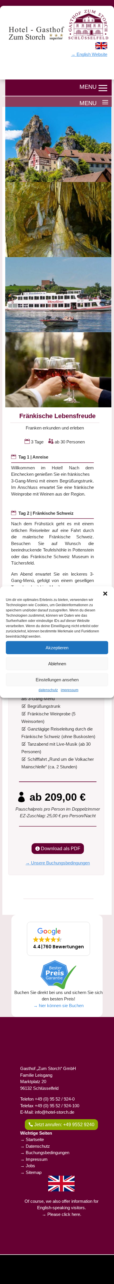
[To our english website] (101, 47)
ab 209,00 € (58, 797)
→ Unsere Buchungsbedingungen (57, 862)
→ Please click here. (61, 1214)
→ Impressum (34, 1159)
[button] (105, 594)
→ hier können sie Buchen (58, 1005)
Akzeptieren (57, 647)
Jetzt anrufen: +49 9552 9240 (64, 1124)
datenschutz (48, 690)
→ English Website (89, 54)
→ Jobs (27, 1165)
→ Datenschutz (35, 1146)
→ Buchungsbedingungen (44, 1152)
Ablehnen (57, 663)
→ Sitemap (31, 1172)
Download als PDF (60, 848)
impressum (69, 690)
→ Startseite (32, 1139)
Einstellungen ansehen (57, 679)
